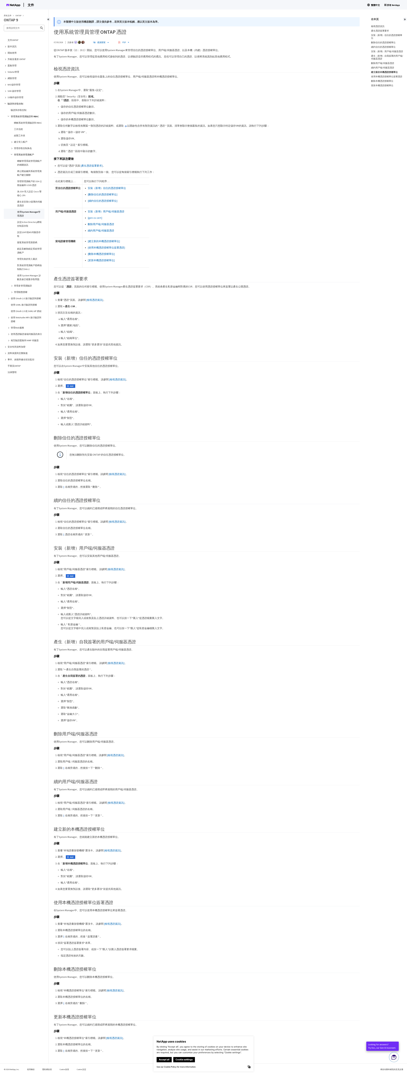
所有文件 (7, 15)
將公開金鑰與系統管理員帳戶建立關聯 (29, 173)
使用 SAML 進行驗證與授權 (24, 304)
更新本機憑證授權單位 (382, 85)
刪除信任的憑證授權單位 (383, 42)
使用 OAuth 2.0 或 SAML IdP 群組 (26, 311)
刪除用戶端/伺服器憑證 (101, 224)
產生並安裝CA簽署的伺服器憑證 (29, 203)
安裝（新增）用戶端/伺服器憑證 (106, 211)
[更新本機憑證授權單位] (101, 260)
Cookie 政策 (64, 1069)
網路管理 (12, 78)
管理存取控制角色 (23, 148)
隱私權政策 (47, 1069)
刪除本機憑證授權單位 (382, 81)
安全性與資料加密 (16, 346)
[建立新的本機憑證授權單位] (104, 241)
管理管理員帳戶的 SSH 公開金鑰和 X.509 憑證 (29, 183)
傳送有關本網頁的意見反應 (391, 1069)
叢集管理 (12, 65)
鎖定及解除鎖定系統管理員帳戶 (29, 250)
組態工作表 (19, 135)
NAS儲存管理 (14, 84)
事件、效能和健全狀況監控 (21, 359)
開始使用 (12, 52)
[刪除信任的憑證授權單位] (102, 194)
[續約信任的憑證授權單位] (102, 200)
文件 (31, 5)
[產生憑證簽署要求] (92, 165)
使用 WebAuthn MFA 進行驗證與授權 (26, 319)
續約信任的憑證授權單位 (383, 46)
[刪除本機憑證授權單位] (101, 253)
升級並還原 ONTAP (17, 59)
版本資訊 (12, 46)
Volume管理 (13, 71)
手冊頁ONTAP (14, 365)
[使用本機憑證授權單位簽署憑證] (106, 247)
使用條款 (31, 1069)
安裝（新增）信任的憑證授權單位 (107, 188)
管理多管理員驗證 (23, 285)
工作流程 (18, 129)
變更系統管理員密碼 (27, 242)
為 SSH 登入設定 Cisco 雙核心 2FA (29, 193)
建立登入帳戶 (20, 141)
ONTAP (18, 15)
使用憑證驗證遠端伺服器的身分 (26, 334)
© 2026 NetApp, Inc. (11, 1069)
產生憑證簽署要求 (380, 30)
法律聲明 (12, 372)
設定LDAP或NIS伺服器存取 (29, 234)
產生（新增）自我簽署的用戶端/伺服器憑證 (387, 57)
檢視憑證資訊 (377, 26)
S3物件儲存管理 (15, 97)
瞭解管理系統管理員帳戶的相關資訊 (29, 163)
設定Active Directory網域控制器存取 (29, 224)
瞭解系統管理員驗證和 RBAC (28, 122)
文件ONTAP (13, 40)
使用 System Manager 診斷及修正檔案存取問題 (29, 277)
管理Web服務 (17, 327)
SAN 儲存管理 (14, 91)
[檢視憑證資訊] (94, 299)
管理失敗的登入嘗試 (27, 259)
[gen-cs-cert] (95, 217)
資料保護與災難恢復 (18, 353)
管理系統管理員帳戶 (24, 154)
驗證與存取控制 (15, 103)
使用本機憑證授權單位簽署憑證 (386, 76)
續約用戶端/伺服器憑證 (101, 230)
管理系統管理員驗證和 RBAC (25, 116)
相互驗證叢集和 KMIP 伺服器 (25, 340)
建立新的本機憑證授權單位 (384, 72)
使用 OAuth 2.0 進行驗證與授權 (26, 298)
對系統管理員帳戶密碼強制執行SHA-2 (29, 267)
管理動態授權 (20, 292)
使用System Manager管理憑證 (28, 213)
